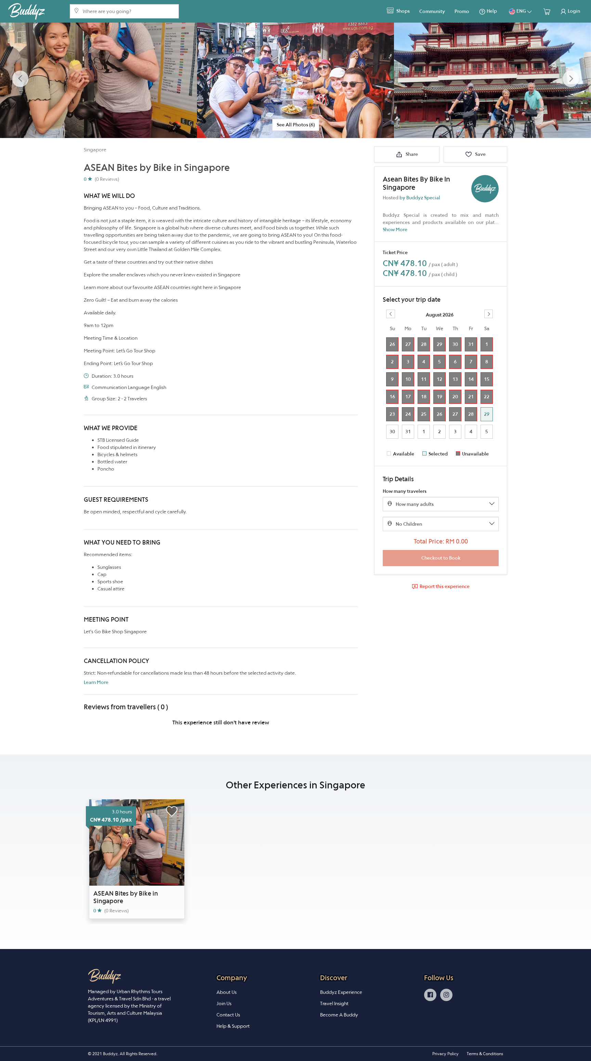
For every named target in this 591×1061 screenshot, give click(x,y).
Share (411, 154)
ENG (521, 11)
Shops (402, 11)
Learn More (96, 682)
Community (432, 11)
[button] (20, 79)
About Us (226, 992)
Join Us (224, 1003)
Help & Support (233, 1026)
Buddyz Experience (341, 992)
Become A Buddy (339, 1015)
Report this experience (445, 586)
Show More (395, 229)
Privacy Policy (445, 1053)
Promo (462, 11)
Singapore (95, 150)
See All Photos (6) (296, 125)
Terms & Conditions (485, 1053)
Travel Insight (334, 1003)
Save (480, 154)
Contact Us (228, 1015)
